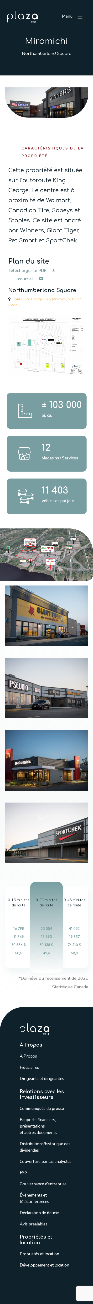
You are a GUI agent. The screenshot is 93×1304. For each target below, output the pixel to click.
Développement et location (44, 1265)
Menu (67, 16)
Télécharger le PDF (27, 270)
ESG (23, 1172)
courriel (26, 279)
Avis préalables (33, 1224)
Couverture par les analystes (46, 1161)
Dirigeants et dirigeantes (42, 1078)
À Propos (28, 1056)
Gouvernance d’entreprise (43, 1184)
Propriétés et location (39, 1253)
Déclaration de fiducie (39, 1212)
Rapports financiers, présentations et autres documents (38, 1126)
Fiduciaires (29, 1067)
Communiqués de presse (42, 1108)
